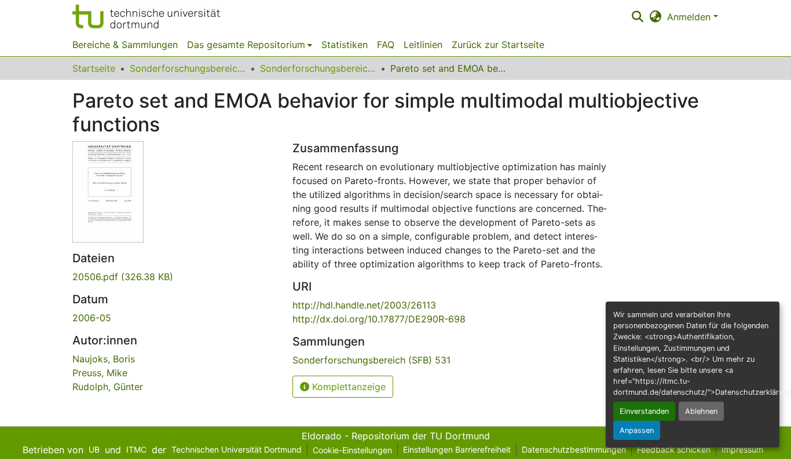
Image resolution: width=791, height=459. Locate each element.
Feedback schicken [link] (674, 449)
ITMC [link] (136, 449)
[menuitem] (249, 44)
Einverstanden (644, 411)
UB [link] (94, 449)
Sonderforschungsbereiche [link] (188, 68)
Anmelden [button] (690, 17)
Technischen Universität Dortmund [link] (236, 449)
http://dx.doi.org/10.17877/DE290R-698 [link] (379, 319)
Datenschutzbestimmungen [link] (574, 449)
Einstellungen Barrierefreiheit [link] (457, 449)
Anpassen (637, 430)
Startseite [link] (93, 68)
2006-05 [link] (91, 318)
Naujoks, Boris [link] (103, 359)
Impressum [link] (742, 449)
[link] (175, 277)
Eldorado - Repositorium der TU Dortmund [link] (396, 436)
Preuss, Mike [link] (99, 373)
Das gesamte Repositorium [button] (246, 44)
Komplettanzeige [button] (347, 386)
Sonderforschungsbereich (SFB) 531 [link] (318, 68)
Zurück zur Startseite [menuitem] (498, 44)
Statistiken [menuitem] (344, 44)
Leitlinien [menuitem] (423, 44)
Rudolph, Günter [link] (107, 386)
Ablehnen (701, 411)
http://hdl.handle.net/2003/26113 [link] (364, 305)
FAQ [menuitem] (385, 44)
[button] (146, 16)
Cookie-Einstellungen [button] (352, 450)
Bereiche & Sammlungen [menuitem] (125, 44)
